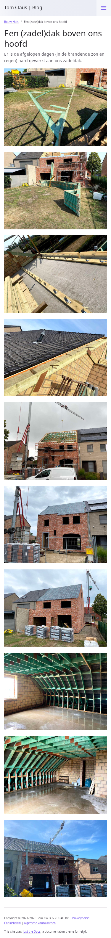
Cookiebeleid (12, 923)
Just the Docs (32, 932)
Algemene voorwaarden (40, 923)
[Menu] (103, 8)
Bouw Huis (11, 22)
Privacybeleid (80, 918)
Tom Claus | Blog (23, 7)
